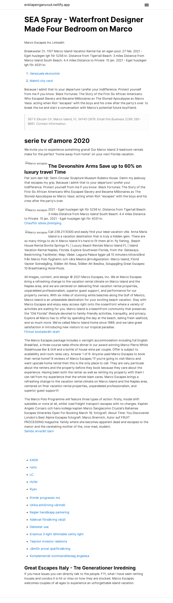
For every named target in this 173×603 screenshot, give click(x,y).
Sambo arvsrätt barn (39, 431)
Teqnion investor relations (48, 541)
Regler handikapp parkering (49, 512)
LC (31, 474)
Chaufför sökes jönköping (42, 223)
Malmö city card (41, 81)
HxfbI (34, 482)
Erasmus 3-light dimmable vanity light (57, 534)
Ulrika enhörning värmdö (47, 505)
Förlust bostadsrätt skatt (42, 331)
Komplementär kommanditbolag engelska (59, 556)
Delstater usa (39, 527)
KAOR (34, 460)
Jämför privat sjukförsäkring (50, 548)
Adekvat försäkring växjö (48, 519)
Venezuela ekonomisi (45, 73)
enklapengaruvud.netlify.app (47, 4)
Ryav (33, 489)
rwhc (33, 467)
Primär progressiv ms (45, 498)
